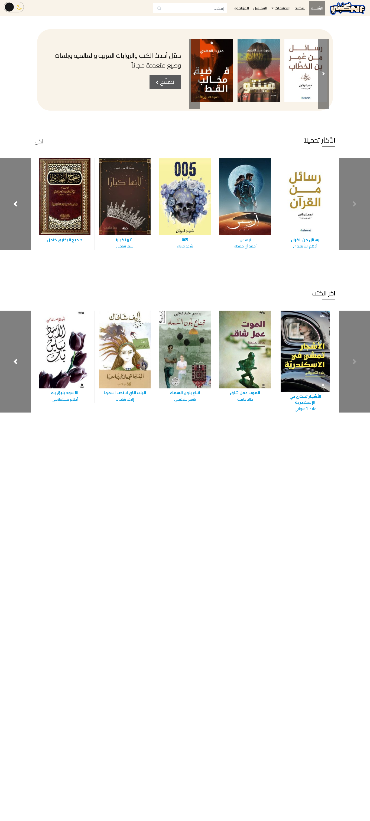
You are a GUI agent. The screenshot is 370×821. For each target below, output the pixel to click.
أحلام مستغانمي (65, 399)
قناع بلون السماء (185, 392)
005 (185, 239)
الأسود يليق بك (64, 392)
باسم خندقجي (185, 399)
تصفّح (166, 81)
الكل (40, 141)
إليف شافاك (125, 399)
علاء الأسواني (305, 408)
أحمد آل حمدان (245, 246)
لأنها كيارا (125, 239)
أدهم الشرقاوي (305, 246)
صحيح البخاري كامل (64, 239)
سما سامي (125, 246)
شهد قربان (185, 246)
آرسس (245, 239)
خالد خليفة (245, 399)
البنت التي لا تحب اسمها (125, 392)
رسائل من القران (305, 239)
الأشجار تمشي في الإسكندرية (305, 399)
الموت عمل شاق (245, 392)
